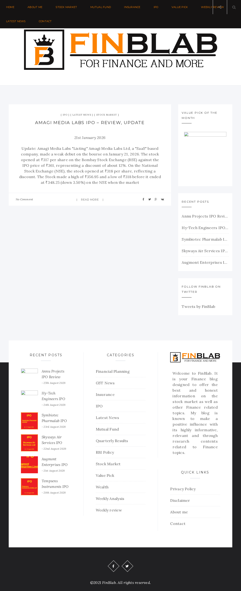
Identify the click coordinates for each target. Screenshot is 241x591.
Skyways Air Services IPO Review (205, 250)
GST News (105, 383)
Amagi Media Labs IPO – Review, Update (90, 122)
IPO (156, 7)
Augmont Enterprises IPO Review (205, 262)
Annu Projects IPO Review (205, 216)
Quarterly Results (112, 440)
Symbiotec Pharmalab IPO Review (205, 239)
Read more (90, 199)
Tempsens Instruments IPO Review (55, 487)
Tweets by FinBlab (198, 306)
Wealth (102, 487)
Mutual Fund (100, 7)
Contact (45, 21)
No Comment (24, 199)
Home (10, 7)
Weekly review (109, 510)
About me (35, 7)
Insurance (132, 7)
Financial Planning (113, 371)
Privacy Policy (183, 488)
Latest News (16, 21)
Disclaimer (180, 500)
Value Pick (180, 7)
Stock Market (66, 7)
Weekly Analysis (110, 498)
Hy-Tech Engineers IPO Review (205, 227)
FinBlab (205, 373)
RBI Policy (105, 452)
